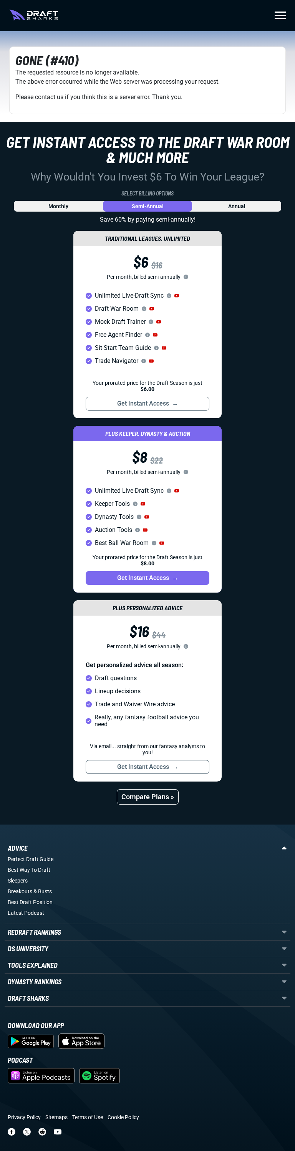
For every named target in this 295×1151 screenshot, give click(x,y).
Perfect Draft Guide (30, 859)
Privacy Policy (24, 1117)
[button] (176, 295)
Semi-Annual (148, 206)
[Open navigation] (280, 15)
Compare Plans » (147, 797)
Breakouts (20, 891)
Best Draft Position (30, 902)
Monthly (58, 206)
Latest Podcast (26, 913)
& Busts (42, 891)
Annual (236, 206)
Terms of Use (87, 1117)
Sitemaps (56, 1117)
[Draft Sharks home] (33, 15)
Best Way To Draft (29, 870)
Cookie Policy (123, 1117)
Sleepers (18, 881)
